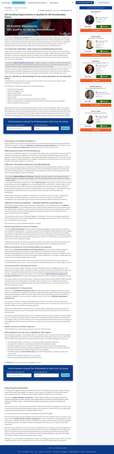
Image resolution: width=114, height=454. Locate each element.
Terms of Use (48, 451)
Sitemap (82, 451)
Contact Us (41, 451)
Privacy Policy (56, 451)
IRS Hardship (8, 8)
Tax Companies (64, 451)
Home (19, 451)
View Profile (88, 26)
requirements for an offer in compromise (27, 419)
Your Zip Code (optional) (40, 125)
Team (36, 451)
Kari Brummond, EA (66, 10)
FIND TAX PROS (65, 128)
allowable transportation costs (25, 290)
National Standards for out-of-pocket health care (30, 249)
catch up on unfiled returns (21, 147)
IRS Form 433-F (41, 183)
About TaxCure (25, 451)
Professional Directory (74, 451)
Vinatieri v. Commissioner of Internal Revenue (42, 145)
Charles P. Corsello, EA (46, 10)
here (50, 413)
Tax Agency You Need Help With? (15, 125)
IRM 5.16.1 (10, 362)
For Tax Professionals (103, 2)
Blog (32, 451)
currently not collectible (21, 38)
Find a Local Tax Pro (18, 2)
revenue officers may (28, 351)
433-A (23, 184)
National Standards (18, 229)
